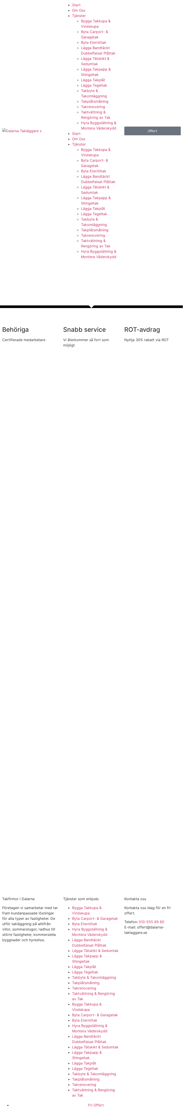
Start (76, 5)
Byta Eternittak (93, 42)
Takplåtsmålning (94, 101)
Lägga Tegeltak (94, 85)
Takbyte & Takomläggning (94, 977)
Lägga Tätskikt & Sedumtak (95, 950)
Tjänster (79, 15)
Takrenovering (93, 106)
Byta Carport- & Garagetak (95, 918)
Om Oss (78, 10)
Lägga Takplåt (93, 80)
